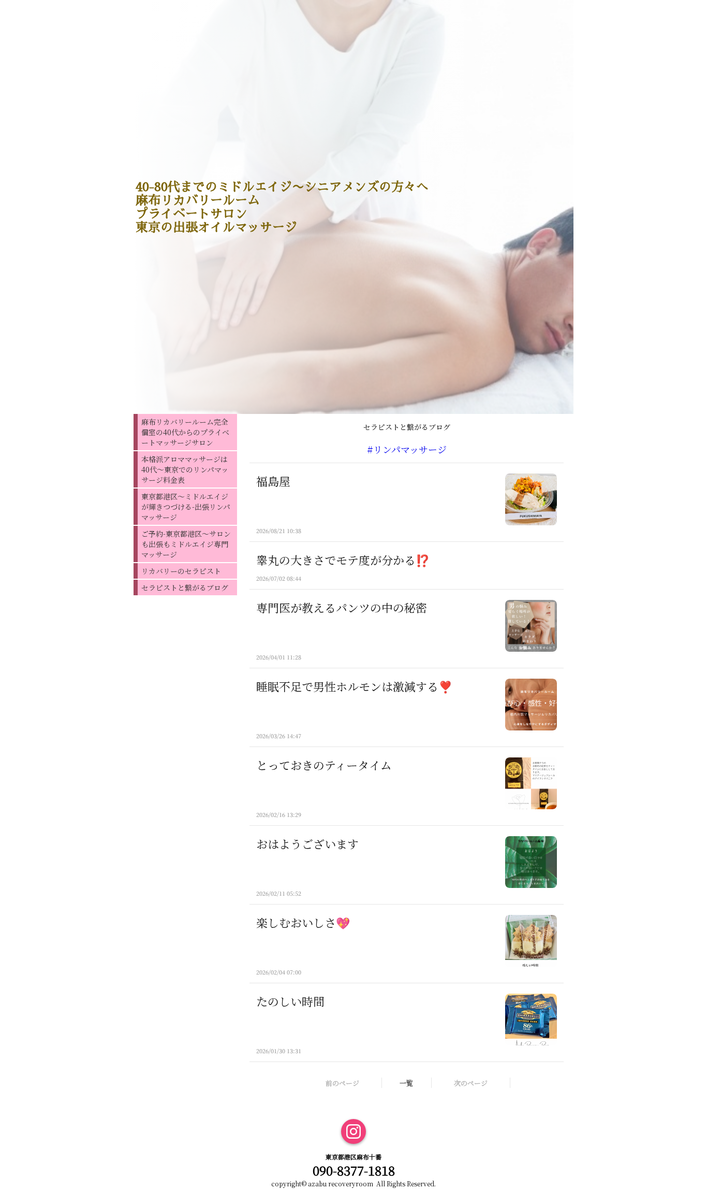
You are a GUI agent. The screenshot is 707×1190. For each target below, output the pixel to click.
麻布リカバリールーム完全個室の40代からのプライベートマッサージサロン (185, 432)
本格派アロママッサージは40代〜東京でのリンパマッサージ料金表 (184, 469)
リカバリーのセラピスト (181, 571)
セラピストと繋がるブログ (184, 587)
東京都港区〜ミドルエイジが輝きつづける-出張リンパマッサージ (185, 506)
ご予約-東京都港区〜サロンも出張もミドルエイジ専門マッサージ (186, 544)
